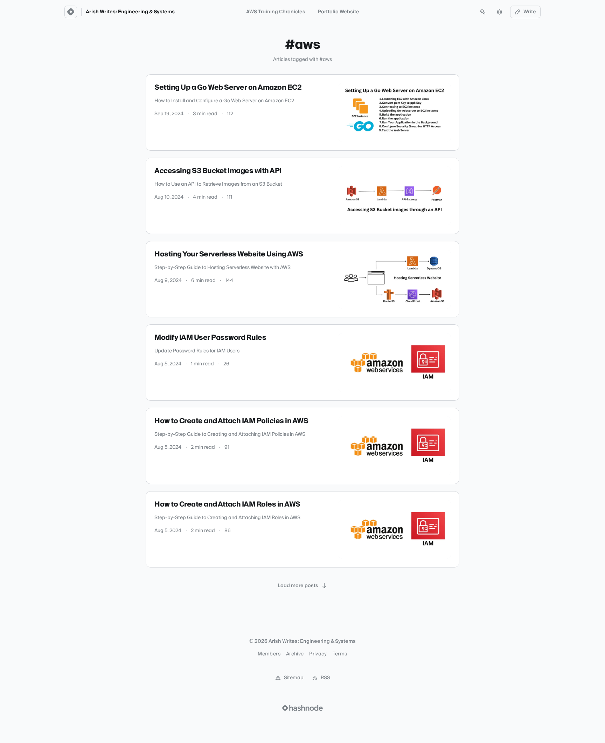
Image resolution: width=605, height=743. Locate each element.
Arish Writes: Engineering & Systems (130, 12)
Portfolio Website (338, 12)
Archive (295, 654)
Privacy (318, 654)
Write (529, 12)
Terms (340, 654)
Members (269, 654)
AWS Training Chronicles (275, 12)
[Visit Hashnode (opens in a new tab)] (302, 708)
